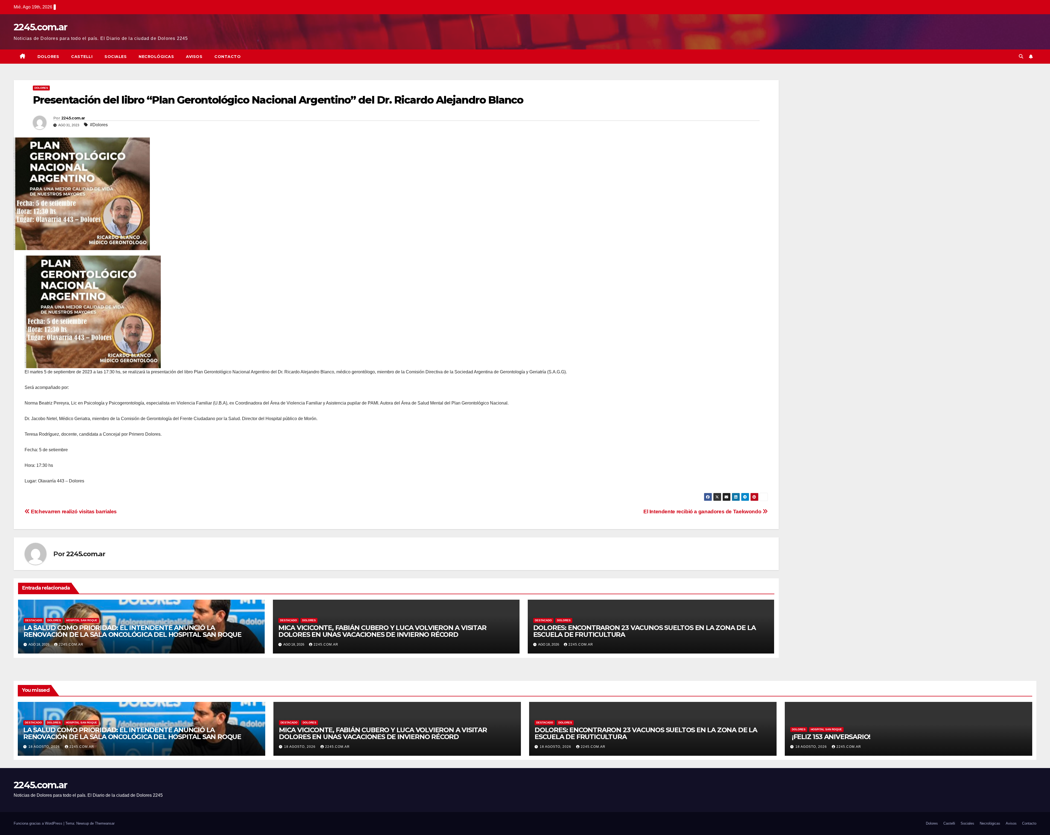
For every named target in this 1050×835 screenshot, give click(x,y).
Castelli (81, 56)
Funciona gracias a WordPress (38, 823)
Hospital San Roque (81, 620)
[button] (1021, 56)
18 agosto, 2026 (44, 747)
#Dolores (99, 124)
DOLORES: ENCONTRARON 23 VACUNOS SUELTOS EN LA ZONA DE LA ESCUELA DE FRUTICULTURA (644, 631)
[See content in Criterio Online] (93, 311)
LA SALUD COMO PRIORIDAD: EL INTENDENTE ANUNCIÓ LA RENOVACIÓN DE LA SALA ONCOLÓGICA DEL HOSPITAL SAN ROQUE (132, 631)
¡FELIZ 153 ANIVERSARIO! (831, 737)
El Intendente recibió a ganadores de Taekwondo (703, 511)
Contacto (227, 56)
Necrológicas (156, 56)
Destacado (33, 620)
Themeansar (105, 823)
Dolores (48, 56)
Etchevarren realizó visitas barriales (73, 511)
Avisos (194, 56)
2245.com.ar (40, 27)
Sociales (115, 56)
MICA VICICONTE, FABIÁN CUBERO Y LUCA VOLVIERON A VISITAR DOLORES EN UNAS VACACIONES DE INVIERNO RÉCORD (382, 631)
